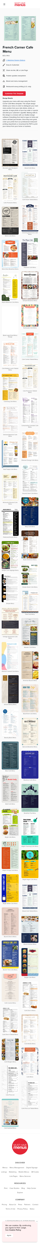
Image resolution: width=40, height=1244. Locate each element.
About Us (12, 1204)
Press (20, 1204)
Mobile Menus (24, 1172)
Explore (20, 1192)
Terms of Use (10, 1209)
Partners (27, 1204)
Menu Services (25, 1176)
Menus (4, 1167)
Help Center (31, 1188)
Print (5, 1188)
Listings (4, 1172)
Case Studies (14, 1188)
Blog (23, 1188)
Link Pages (13, 1176)
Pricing (4, 1204)
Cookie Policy (15, 1230)
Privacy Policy (22, 1209)
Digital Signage (32, 1167)
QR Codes (35, 1172)
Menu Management (17, 1167)
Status (32, 1209)
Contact (35, 1204)
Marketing (12, 1172)
